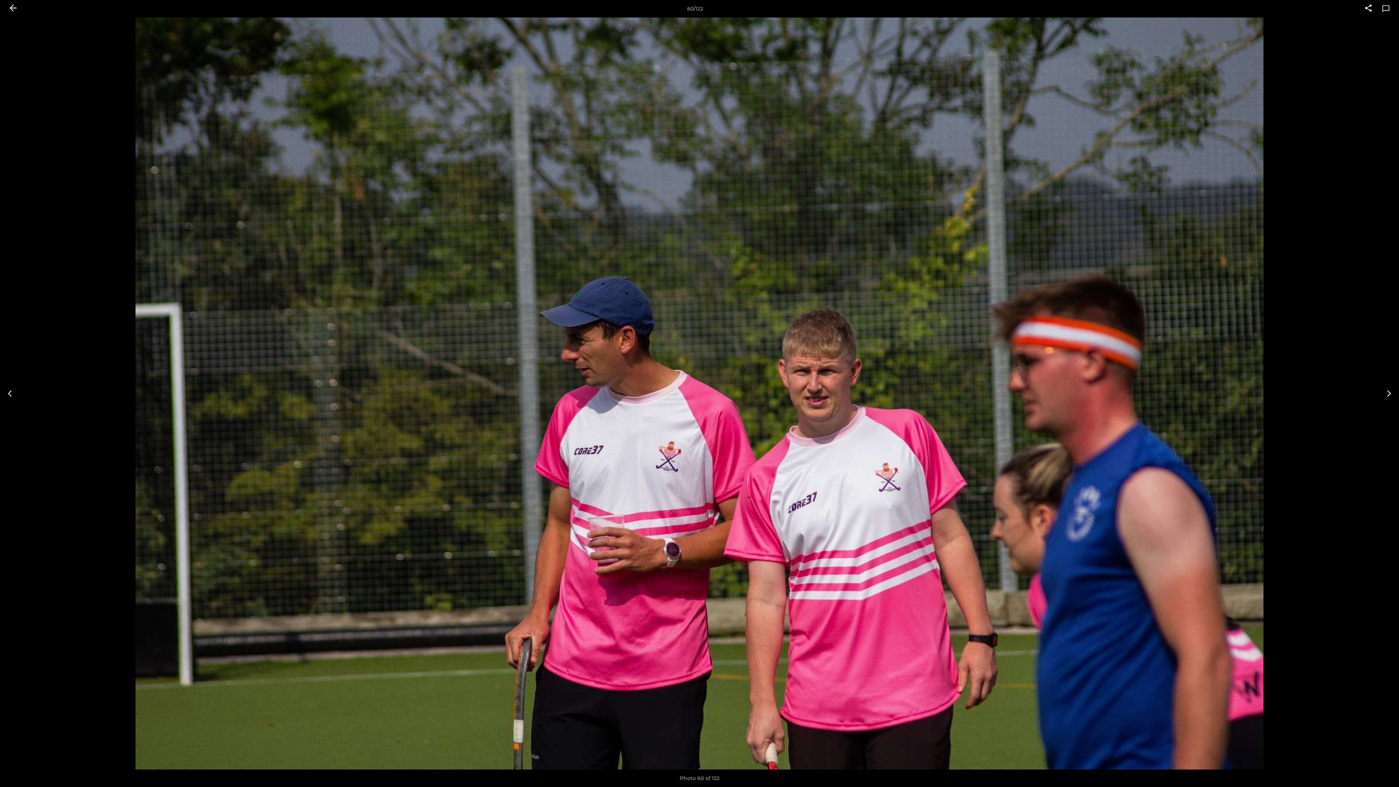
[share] (1368, 9)
